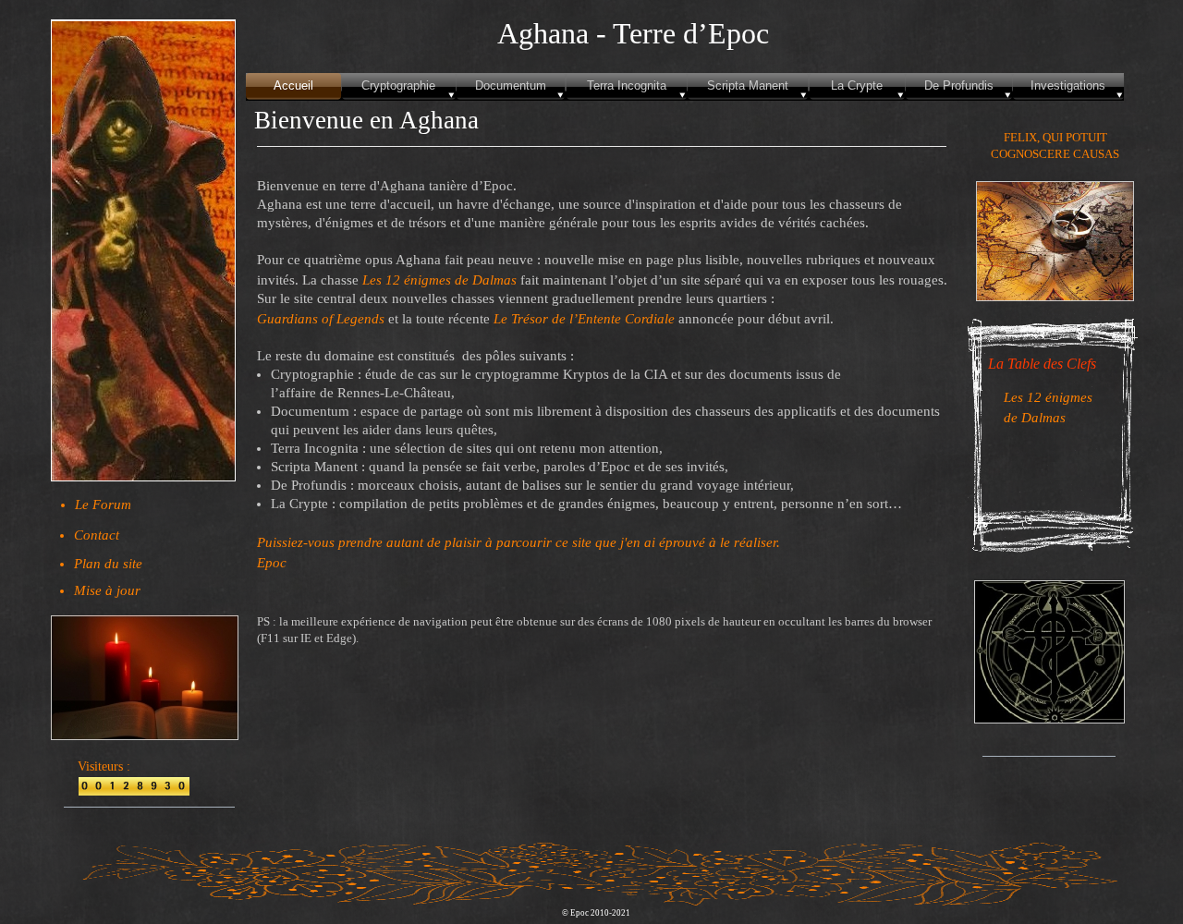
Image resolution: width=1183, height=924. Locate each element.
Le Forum (103, 504)
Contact (96, 535)
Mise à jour (107, 590)
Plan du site (108, 563)
